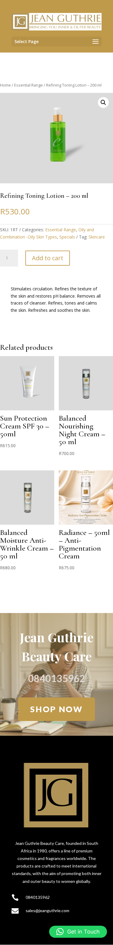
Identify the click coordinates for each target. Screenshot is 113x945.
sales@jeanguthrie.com (47, 910)
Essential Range (28, 85)
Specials (67, 237)
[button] (103, 102)
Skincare (97, 237)
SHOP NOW (56, 709)
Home (5, 85)
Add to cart (47, 258)
